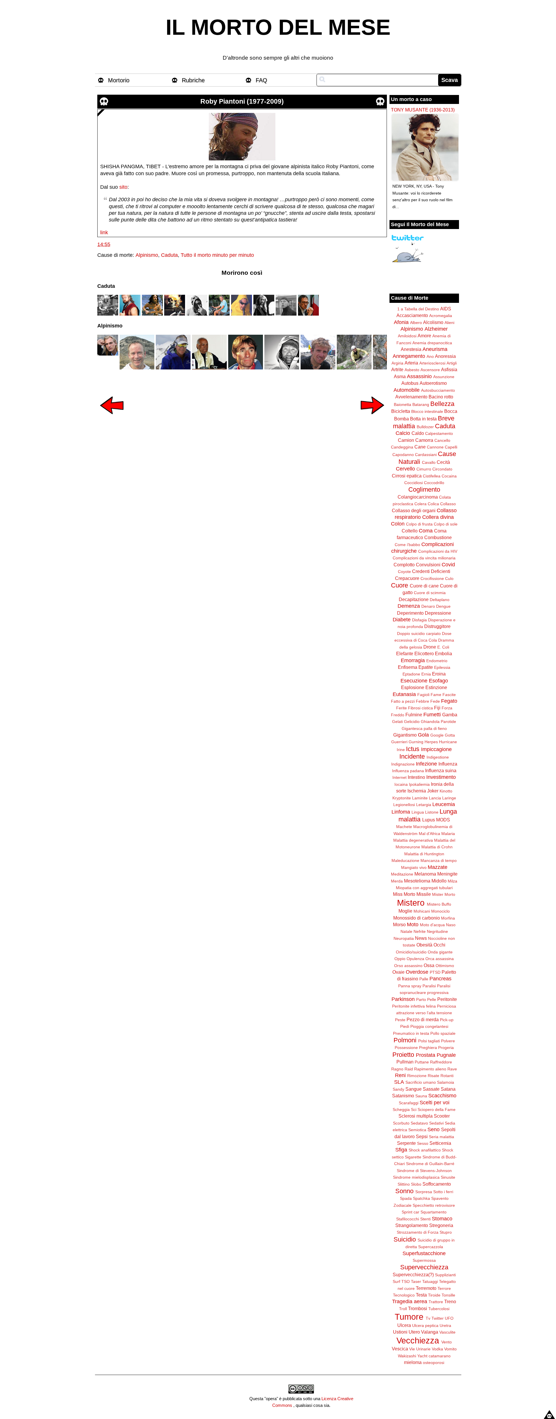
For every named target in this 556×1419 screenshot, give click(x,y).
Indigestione (438, 757)
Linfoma (401, 812)
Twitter (437, 1318)
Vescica (400, 1348)
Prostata (425, 1055)
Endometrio (436, 660)
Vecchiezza (417, 1340)
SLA (399, 1082)
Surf (396, 1281)
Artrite (397, 369)
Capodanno (403, 454)
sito (123, 187)
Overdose (417, 972)
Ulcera (404, 1325)
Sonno (404, 1191)
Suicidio (405, 1239)
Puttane (422, 1062)
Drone (429, 646)
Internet (399, 777)
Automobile (407, 390)
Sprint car (410, 1212)
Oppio (399, 958)
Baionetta (402, 404)
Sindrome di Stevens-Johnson (424, 1170)
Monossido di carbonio (416, 917)
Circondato (442, 469)
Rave (452, 1069)
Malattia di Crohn (437, 847)
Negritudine (437, 931)
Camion (406, 440)
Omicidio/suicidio (411, 952)
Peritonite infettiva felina (414, 1006)
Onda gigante (440, 952)
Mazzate (437, 867)
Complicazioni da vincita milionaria (424, 558)
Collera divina (438, 517)
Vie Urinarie (420, 1349)
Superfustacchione (424, 1253)
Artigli (452, 363)
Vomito (450, 1349)
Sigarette (413, 1157)
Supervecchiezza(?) (413, 1274)
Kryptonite (401, 798)
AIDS (445, 308)
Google (437, 735)
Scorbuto (401, 1123)
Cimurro (423, 469)
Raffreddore (441, 1062)
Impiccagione (436, 749)
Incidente (412, 756)
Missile (423, 894)
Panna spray (409, 986)
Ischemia (416, 790)
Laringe (449, 798)
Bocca (450, 411)
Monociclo (440, 911)
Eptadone (411, 674)
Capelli (451, 447)
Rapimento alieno (430, 1069)
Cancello (442, 440)
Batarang (420, 404)
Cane (420, 446)
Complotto (404, 564)
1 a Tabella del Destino (418, 309)
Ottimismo (445, 965)
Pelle (431, 999)
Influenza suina (440, 770)
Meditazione (402, 874)
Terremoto (426, 1288)
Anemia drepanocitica (432, 342)
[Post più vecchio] (372, 418)
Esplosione (412, 687)
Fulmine (413, 714)
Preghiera (428, 1047)
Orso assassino (408, 965)
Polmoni (405, 1040)
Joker (432, 790)
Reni (400, 1075)
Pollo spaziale (443, 1033)
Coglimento (424, 489)
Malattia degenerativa (413, 840)
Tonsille (448, 1295)
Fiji (437, 707)
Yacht (422, 1356)
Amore (424, 335)
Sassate (431, 1089)
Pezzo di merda (423, 1019)
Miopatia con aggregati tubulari (424, 887)
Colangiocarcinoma (418, 496)
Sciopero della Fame (437, 1109)
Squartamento (433, 1212)
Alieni (449, 322)
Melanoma (425, 873)
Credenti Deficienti (431, 571)
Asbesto (412, 369)
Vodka (437, 1349)
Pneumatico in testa (411, 1033)
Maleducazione (405, 860)
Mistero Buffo (439, 904)
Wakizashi (407, 1356)
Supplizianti (445, 1274)
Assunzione (443, 376)
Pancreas (440, 979)
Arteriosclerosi (432, 363)
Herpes (431, 741)
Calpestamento (439, 433)
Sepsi (422, 1136)
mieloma (413, 1362)
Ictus (412, 748)
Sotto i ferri (443, 1191)
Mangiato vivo (414, 867)
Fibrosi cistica (420, 708)
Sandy (398, 1089)
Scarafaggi (408, 1103)
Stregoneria (441, 1225)
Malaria (448, 833)
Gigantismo (405, 734)
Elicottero (424, 653)
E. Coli (443, 647)
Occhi (439, 944)
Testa (421, 1294)
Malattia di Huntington (424, 854)
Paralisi (429, 986)
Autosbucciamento (438, 390)
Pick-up (446, 1019)
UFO (449, 1318)
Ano (430, 356)
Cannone (435, 447)
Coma (426, 531)
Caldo (417, 433)
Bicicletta (400, 411)
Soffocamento (437, 1184)
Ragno (397, 1069)
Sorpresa (423, 1191)
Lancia (435, 798)
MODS (443, 819)
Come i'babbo (407, 544)
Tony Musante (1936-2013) (423, 109)
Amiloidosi (407, 336)
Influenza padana (408, 770)
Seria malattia (441, 1136)
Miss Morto (404, 894)
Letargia (423, 804)
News (421, 938)
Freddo (397, 715)
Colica (433, 503)
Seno (433, 1129)
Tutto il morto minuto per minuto (217, 255)
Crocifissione (432, 578)
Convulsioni (428, 564)
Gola (423, 735)
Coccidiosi (413, 482)
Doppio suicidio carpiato (419, 633)
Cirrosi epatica (407, 475)
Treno (450, 1301)
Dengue (443, 606)
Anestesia (411, 349)
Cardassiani (426, 454)
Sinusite (448, 1177)
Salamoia (445, 1082)
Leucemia (443, 804)
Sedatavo (419, 1123)
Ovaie (398, 972)
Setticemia (440, 1143)
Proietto (403, 1054)
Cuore (399, 585)
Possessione (406, 1047)
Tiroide (434, 1295)
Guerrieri (399, 741)
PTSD (435, 972)
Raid (409, 1069)
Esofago (438, 681)
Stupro (446, 1232)
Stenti (425, 1219)
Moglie (405, 910)
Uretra (445, 1325)
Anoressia (445, 356)
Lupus (428, 819)
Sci (413, 1109)
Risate (433, 1075)
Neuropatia (404, 938)
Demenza (409, 606)
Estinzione (436, 687)
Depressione (438, 613)
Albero (416, 322)
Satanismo (403, 1095)
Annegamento (409, 356)
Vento (446, 1342)
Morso (399, 924)
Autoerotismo (433, 383)
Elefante (404, 653)
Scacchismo (442, 1095)
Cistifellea (431, 476)
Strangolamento (411, 1225)
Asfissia (449, 369)
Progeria (446, 1047)
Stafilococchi (407, 1219)
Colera (420, 503)
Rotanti (446, 1075)
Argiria (397, 363)
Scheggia (401, 1109)
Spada (406, 1198)
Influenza (447, 763)
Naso (451, 924)
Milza (452, 881)
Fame (436, 694)
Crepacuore (407, 578)
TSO (405, 1281)
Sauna (421, 1096)
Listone (431, 812)
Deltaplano (439, 599)
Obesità (424, 944)
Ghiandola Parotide (438, 721)
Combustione (438, 537)
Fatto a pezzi (403, 701)
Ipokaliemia (419, 784)
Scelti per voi (434, 1102)
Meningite (447, 873)
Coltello (410, 530)
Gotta (450, 735)
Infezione (426, 764)
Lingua (417, 812)
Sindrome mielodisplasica (416, 1177)
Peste (400, 1019)
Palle (423, 979)
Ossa (429, 965)
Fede (435, 701)
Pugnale (446, 1055)
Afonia (401, 322)
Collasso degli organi (414, 510)
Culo (449, 578)
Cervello (405, 469)
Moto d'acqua (432, 924)
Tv (428, 1318)
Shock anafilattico (425, 1150)
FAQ (261, 80)
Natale (406, 931)
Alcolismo (433, 322)
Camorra (424, 440)
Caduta (169, 255)
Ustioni (400, 1331)
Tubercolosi (438, 1308)
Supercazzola (430, 1246)
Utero (414, 1331)
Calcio (403, 433)
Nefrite (420, 931)
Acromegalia (440, 315)
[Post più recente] (111, 418)
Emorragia (413, 660)
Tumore (409, 1316)
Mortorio (118, 80)
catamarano (440, 1356)
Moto (412, 924)
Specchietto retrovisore (434, 1205)
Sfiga (401, 1150)
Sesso (422, 1143)
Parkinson (403, 999)
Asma (400, 376)
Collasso (448, 503)
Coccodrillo (434, 482)
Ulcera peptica (425, 1325)
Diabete (402, 619)
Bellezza (442, 403)
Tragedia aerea (409, 1301)
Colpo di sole (446, 524)
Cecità (443, 462)
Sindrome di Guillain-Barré (430, 1163)
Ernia (426, 674)
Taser (416, 1281)
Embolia (443, 653)
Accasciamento (412, 315)
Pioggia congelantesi (429, 1026)
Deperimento (410, 613)
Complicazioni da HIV (437, 551)
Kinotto (446, 791)
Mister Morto (443, 894)
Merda (397, 881)
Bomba (401, 418)
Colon (398, 524)
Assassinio (419, 376)
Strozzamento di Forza (417, 1232)
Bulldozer (425, 426)
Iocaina (401, 784)
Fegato (449, 701)
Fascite (449, 694)
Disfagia (419, 620)
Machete (404, 826)
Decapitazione (414, 599)
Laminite (420, 798)
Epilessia (442, 667)
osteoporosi (433, 1362)
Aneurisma (435, 349)
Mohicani (422, 911)
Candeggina (402, 447)
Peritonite (447, 999)
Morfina (448, 918)
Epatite (425, 667)
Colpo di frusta (419, 524)
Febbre (422, 701)
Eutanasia (404, 694)
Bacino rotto (441, 396)
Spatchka (421, 1198)
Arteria (411, 362)
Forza (447, 708)
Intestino (416, 777)
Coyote (404, 571)
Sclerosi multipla (415, 1115)
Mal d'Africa (429, 833)
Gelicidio (412, 721)
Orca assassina (439, 958)
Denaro (428, 606)
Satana (448, 1089)
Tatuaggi (430, 1281)
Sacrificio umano (420, 1082)
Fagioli (423, 694)
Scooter (442, 1115)
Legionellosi (404, 804)
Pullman (405, 1061)
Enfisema (407, 667)
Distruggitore (437, 626)
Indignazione (403, 764)
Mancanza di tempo (438, 860)
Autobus (409, 383)
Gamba (449, 714)
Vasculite (447, 1332)
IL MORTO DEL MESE (278, 27)
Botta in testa (423, 418)
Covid (448, 564)
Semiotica (417, 1129)
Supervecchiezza (424, 1267)
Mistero (411, 902)
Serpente (406, 1143)
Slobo (416, 1184)
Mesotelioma (417, 880)
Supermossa (424, 1260)
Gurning (416, 741)
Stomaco (442, 1219)
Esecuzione (413, 681)
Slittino (404, 1184)
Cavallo (429, 462)
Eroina (439, 673)
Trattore (436, 1301)
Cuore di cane (424, 585)
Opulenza (415, 958)
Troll (403, 1308)
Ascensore (430, 369)
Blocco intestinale (427, 411)
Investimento (441, 777)
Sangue (413, 1089)
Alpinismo (147, 255)
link (104, 232)
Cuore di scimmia (430, 592)
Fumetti (432, 714)
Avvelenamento (411, 396)
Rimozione (417, 1075)
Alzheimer (436, 329)
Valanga (429, 1331)
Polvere (448, 1041)
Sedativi (436, 1123)
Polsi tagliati (429, 1041)
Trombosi (417, 1308)
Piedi (404, 1026)
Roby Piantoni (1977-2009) (242, 101)
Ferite (401, 708)
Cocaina (449, 476)
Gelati (397, 721)
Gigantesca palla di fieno (424, 728)
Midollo (439, 880)
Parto (421, 999)
